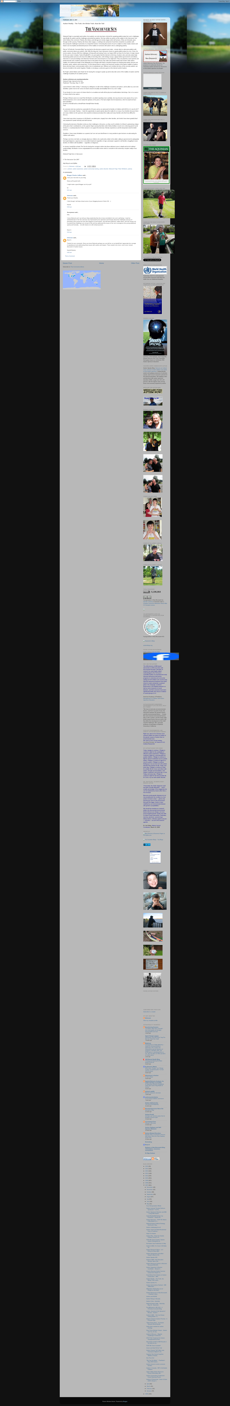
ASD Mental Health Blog (152, 1059)
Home (101, 263)
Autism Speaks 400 (151, 1257)
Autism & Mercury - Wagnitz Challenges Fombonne (154, 1334)
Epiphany (148, 1043)
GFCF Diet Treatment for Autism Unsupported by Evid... (155, 1338)
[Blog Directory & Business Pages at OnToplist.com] (155, 835)
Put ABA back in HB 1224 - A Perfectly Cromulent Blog (154, 1308)
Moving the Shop (149, 1110)
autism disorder (103, 169)
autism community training (91, 169)
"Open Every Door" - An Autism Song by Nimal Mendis (155, 1323)
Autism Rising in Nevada (153, 1298)
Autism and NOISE (151, 1296)
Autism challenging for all (153, 1227)
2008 (147, 1183)
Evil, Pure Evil (150, 1358)
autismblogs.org (147, 645)
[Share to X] (91, 166)
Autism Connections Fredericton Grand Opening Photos (155, 1376)
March (149, 1386)
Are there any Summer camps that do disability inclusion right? (155, 1116)
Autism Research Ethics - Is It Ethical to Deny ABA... (154, 1250)
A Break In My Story (150, 1123)
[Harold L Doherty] (161, 659)
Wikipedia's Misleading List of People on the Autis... (154, 1289)
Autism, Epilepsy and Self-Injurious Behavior (153, 1128)
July (148, 1199)
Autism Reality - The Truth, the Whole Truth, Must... (155, 1279)
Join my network (155, 861)
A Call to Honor (149, 1077)
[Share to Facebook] (93, 166)
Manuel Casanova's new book (153, 1093)
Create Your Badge (156, 651)
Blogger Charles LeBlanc (74, 175)
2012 (147, 1173)
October (149, 1192)
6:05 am (69, 252)
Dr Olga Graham (150, 1153)
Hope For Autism (151, 1233)
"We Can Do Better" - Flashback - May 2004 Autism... (155, 1361)
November (150, 1189)
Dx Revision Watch (151, 1066)
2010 (147, 1178)
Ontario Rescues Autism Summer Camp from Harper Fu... (155, 1272)
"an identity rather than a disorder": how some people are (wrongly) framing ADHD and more (154, 1030)
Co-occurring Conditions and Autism (154, 1098)
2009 (147, 1180)
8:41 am (69, 190)
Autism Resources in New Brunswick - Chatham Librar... (156, 1293)
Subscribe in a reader (149, 1011)
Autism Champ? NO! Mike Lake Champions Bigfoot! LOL (155, 1351)
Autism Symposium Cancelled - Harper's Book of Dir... (155, 1254)
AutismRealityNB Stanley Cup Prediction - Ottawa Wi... (154, 1216)
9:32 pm (69, 232)
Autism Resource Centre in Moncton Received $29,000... (156, 1264)
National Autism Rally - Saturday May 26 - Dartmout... (155, 1304)
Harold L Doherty (148, 601)
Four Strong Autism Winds (153, 1206)
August (149, 1196)
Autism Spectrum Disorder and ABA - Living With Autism (156, 1212)
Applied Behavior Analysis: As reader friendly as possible (154, 1082)
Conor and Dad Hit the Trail (154, 1348)
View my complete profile (150, 1020)
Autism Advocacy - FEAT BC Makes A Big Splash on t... (156, 1220)
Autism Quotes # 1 (151, 1282)
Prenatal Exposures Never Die (154, 1108)
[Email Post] (85, 166)
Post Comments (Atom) (77, 267)
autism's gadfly (150, 1091)
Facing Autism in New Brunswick (83, 8)
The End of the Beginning (151, 1104)
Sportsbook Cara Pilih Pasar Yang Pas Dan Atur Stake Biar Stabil (155, 1038)
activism (69, 169)
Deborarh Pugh (113, 169)
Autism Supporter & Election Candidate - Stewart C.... (154, 1268)
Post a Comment (70, 256)
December (150, 1187)
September (150, 1194)
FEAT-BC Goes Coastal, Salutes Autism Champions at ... (155, 1240)
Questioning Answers (151, 1027)
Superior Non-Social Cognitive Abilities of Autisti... (154, 1355)
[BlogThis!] (90, 166)
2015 (147, 1166)
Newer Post (67, 263)
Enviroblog (148, 1142)
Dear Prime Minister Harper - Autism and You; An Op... (156, 1331)
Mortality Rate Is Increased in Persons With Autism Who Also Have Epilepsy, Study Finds (155, 1136)
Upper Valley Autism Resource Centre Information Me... (155, 1372)
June (148, 1201)
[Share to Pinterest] (95, 166)
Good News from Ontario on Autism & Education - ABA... (156, 1275)
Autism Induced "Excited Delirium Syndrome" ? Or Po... (155, 1209)
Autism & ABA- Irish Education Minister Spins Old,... (154, 1260)
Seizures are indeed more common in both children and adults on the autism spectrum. (155, 369)
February (149, 1388)
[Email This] (88, 166)
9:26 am (69, 207)
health (151, 859)
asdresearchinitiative (151, 1097)
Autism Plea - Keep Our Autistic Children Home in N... (155, 1236)
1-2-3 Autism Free (150, 1121)
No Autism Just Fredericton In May (156, 1243)
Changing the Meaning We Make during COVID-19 (153, 1061)
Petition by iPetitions (152, 88)
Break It (147, 1144)
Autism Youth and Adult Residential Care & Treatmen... (156, 1230)
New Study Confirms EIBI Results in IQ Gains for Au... (156, 1342)
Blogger (125, 1401)
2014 (147, 1168)
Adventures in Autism (151, 1075)
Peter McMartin (122, 169)
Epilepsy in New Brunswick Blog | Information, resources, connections (155, 1149)
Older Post (135, 263)
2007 (147, 1185)
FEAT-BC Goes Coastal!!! (153, 1345)
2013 (147, 1171)
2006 (147, 1394)
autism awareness (78, 169)
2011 (146, 1175)
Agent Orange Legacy (152, 1036)
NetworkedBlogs (153, 851)
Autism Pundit (149, 1114)
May (148, 1203)
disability (155, 858)
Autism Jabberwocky (151, 1103)
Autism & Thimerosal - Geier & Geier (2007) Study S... (156, 1380)
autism (151, 858)
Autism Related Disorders (153, 1133)
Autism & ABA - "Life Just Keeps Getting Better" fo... (155, 1315)
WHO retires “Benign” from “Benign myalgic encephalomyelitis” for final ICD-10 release (154, 1069)
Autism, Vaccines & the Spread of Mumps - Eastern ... (155, 1312)
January (149, 1391)
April (148, 1384)
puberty (130, 169)
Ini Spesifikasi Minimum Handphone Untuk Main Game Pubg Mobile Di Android (154, 1085)
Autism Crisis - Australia (153, 1301)
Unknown (70, 195)
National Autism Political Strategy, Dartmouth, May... (155, 1224)
